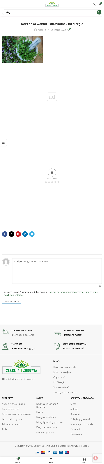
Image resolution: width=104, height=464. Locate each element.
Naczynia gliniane (45, 432)
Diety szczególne (10, 409)
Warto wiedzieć (61, 387)
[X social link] (11, 234)
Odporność (59, 377)
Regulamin (75, 414)
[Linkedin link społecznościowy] (25, 234)
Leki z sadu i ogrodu (12, 419)
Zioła (4, 429)
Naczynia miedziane (46, 417)
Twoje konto (76, 434)
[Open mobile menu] (3, 4)
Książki (39, 412)
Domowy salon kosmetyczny (16, 414)
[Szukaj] (99, 12)
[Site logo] (52, 3)
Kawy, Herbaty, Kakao (47, 427)
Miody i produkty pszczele (49, 422)
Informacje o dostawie (81, 424)
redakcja (42, 29)
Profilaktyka (59, 382)
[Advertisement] (52, 147)
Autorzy (74, 409)
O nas (73, 403)
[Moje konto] (94, 4)
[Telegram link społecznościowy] (32, 234)
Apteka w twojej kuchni (13, 403)
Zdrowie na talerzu (11, 424)
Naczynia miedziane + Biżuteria (47, 405)
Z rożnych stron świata (65, 392)
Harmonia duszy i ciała (64, 367)
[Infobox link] (26, 333)
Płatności (75, 429)
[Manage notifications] (95, 458)
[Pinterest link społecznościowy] (18, 234)
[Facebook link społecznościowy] (4, 234)
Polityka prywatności (80, 419)
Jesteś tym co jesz (62, 372)
